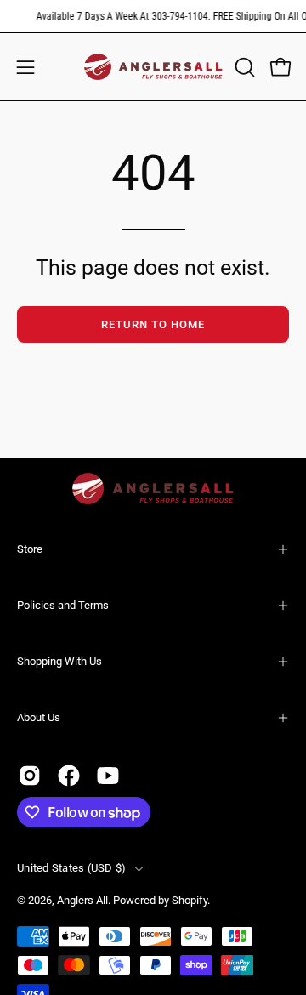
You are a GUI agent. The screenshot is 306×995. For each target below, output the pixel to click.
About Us (38, 717)
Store (29, 549)
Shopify (189, 900)
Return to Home (152, 324)
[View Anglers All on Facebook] (69, 775)
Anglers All (82, 900)
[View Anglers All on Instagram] (29, 775)
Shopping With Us (59, 661)
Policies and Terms (63, 605)
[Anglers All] (153, 67)
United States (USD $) (71, 867)
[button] (243, 67)
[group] (153, 16)
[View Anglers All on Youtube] (108, 775)
